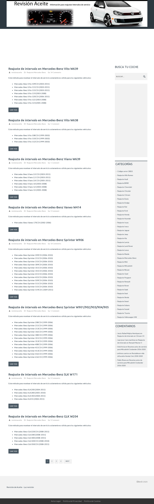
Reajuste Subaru (123, 305)
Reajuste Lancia (123, 242)
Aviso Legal (56, 501)
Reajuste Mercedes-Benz (36, 72)
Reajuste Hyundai (124, 219)
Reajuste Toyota (123, 313)
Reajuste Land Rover (125, 246)
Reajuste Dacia (122, 199)
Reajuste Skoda (123, 297)
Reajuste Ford (122, 211)
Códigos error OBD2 (125, 171)
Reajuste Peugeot (124, 278)
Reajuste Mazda (123, 254)
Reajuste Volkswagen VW (127, 317)
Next (68, 461)
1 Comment (55, 124)
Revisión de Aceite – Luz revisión (20, 487)
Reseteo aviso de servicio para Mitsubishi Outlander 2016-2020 (130, 363)
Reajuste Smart (123, 301)
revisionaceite (16, 72)
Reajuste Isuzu (122, 223)
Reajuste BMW (123, 183)
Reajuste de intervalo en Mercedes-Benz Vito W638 (43, 120)
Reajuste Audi (122, 179)
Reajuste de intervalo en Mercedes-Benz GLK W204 (43, 416)
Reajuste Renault (123, 282)
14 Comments (56, 72)
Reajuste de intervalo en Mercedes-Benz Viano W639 (44, 159)
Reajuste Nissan (123, 270)
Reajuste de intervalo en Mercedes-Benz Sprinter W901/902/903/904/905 (58, 307)
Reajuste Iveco (123, 226)
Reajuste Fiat (122, 207)
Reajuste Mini (122, 262)
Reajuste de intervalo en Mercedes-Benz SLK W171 (43, 374)
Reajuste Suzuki (123, 309)
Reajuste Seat (122, 293)
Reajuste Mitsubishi (124, 266)
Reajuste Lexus (123, 250)
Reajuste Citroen (123, 195)
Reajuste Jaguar (123, 230)
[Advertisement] (77, 47)
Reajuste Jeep (122, 234)
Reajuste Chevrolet (124, 187)
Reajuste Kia (122, 238)
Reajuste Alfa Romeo (125, 175)
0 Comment (55, 211)
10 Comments (56, 244)
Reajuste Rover (123, 286)
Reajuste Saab (122, 290)
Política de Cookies (92, 501)
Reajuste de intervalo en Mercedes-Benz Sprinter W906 (46, 240)
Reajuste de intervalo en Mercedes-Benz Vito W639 (43, 68)
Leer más (14, 110)
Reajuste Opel (122, 274)
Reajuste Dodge (123, 203)
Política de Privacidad (72, 501)
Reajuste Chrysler (124, 191)
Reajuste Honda (123, 215)
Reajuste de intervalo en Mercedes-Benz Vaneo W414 (44, 207)
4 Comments (55, 378)
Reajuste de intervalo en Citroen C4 (130, 336)
